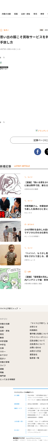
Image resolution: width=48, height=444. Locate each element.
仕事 (2, 348)
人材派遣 (30, 421)
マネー (3, 351)
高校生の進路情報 (33, 404)
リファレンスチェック (34, 432)
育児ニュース (30, 260)
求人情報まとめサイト (34, 408)
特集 (2, 372)
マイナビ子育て (32, 413)
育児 (35, 13)
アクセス (22, 440)
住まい (3, 358)
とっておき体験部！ (33, 236)
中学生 (3, 344)
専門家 (3, 375)
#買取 (8, 49)
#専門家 (3, 49)
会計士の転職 (31, 424)
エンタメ (29, 213)
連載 (2, 368)
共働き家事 (5, 362)
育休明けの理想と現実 (34, 283)
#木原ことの (15, 49)
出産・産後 (25, 13)
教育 (42, 13)
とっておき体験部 (7, 379)
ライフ (3, 365)
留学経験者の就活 (41, 395)
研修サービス (31, 430)
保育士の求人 (44, 426)
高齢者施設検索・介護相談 (35, 417)
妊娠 (16, 13)
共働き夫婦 (6, 13)
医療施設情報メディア (34, 415)
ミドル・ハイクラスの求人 (35, 397)
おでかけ (4, 355)
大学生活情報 (31, 410)
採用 (41, 440)
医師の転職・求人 (33, 426)
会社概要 (15, 440)
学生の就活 (31, 395)
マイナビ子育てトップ (9, 308)
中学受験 (4, 341)
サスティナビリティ (32, 440)
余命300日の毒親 (32, 189)
